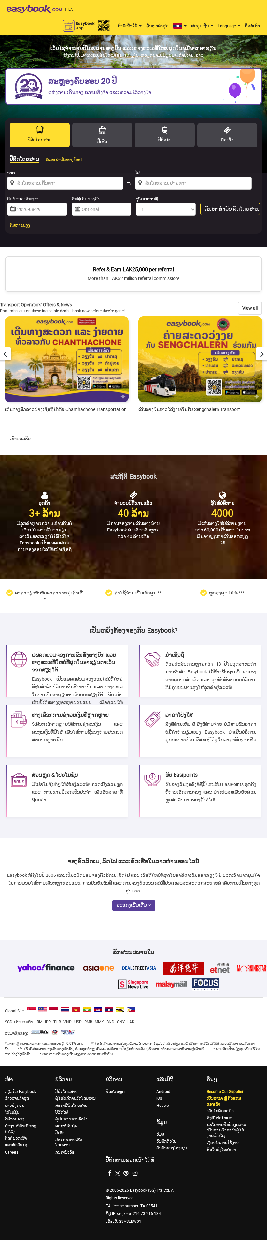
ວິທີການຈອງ (14, 1119)
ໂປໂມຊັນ (12, 1112)
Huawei (163, 1105)
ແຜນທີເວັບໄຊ (16, 1145)
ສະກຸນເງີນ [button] (200, 25)
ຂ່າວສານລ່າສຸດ (17, 1098)
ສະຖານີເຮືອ (65, 1152)
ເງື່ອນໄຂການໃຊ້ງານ (223, 1142)
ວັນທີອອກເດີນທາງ (22, 199)
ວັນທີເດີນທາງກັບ (86, 199)
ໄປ (137, 172)
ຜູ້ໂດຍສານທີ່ (147, 199)
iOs (159, 1098)
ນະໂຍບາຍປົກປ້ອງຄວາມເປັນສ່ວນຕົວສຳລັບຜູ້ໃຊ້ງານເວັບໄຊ (226, 1130)
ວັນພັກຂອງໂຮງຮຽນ (172, 1148)
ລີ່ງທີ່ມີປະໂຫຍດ (219, 1118)
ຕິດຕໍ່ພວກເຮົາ (16, 1138)
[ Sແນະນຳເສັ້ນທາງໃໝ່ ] (63, 159)
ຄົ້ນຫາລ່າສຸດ (157, 25)
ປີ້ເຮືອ (60, 1133)
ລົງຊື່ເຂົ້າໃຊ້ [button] (128, 25)
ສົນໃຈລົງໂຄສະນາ (221, 1149)
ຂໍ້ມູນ (160, 1134)
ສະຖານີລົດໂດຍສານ (71, 1105)
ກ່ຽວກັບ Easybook (20, 1091)
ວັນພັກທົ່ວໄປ (166, 1141)
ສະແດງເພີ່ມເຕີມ (132, 905)
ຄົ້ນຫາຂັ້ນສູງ (20, 225)
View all (250, 308)
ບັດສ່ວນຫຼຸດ (115, 1091)
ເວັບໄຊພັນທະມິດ (220, 1111)
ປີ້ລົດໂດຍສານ (66, 1091)
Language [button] (227, 25)
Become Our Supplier (225, 1091)
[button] (180, 25)
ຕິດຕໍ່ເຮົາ (252, 25)
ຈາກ (11, 172)
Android (163, 1091)
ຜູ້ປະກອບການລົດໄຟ (71, 1119)
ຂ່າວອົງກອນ (14, 1105)
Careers (11, 1152)
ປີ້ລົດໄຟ (61, 1112)
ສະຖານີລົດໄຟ (66, 1126)
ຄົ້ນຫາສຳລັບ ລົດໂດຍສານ (232, 209)
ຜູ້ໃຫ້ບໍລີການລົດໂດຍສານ (75, 1098)
